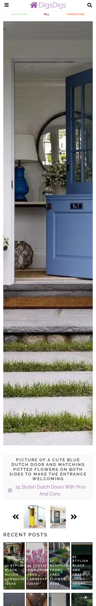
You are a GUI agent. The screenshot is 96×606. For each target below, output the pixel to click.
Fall (46, 14)
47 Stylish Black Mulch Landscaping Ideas (18, 574)
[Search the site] (89, 5)
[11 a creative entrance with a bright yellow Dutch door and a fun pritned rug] (34, 516)
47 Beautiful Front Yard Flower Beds (60, 572)
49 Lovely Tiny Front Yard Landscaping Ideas (40, 574)
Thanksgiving (75, 14)
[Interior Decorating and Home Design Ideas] (48, 8)
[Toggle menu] (6, 5)
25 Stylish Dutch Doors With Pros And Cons (50, 490)
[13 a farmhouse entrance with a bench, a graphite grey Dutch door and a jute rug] (58, 516)
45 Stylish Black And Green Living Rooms (80, 570)
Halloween (19, 14)
